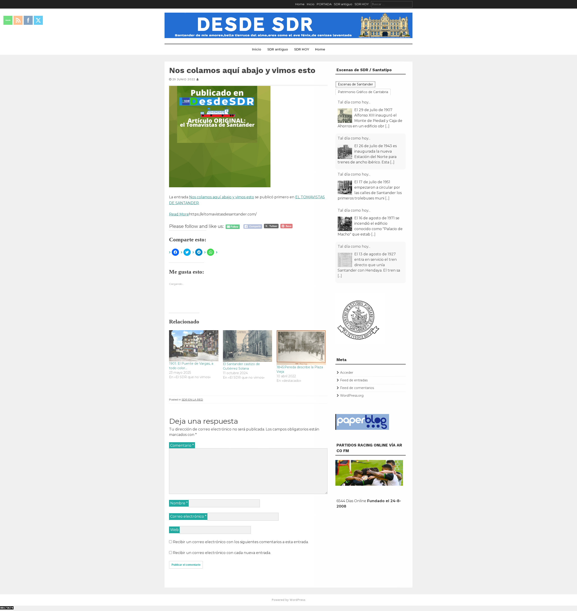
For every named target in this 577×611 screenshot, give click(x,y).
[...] (387, 126)
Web (174, 530)
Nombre (179, 503)
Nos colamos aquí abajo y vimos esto (221, 197)
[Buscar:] (391, 4)
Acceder (346, 373)
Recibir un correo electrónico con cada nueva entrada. (222, 553)
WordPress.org (352, 396)
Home (300, 4)
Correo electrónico (188, 516)
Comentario (182, 445)
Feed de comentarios (357, 388)
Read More (179, 214)
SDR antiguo (343, 4)
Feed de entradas (354, 380)
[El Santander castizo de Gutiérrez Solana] (247, 346)
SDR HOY (362, 4)
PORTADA (324, 4)
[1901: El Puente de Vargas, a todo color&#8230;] (193, 345)
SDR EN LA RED (192, 399)
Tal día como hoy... (354, 102)
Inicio (310, 4)
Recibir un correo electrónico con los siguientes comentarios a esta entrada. (241, 542)
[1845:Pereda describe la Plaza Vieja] (301, 347)
